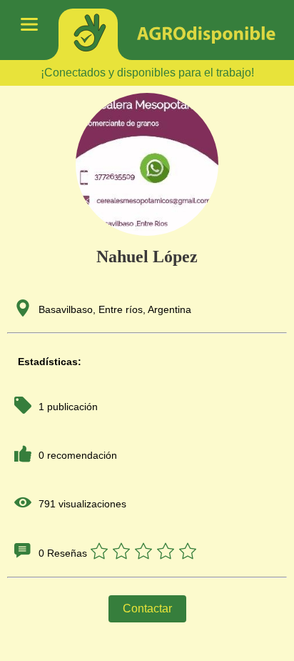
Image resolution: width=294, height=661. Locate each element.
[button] (147, 553)
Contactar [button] (147, 608)
